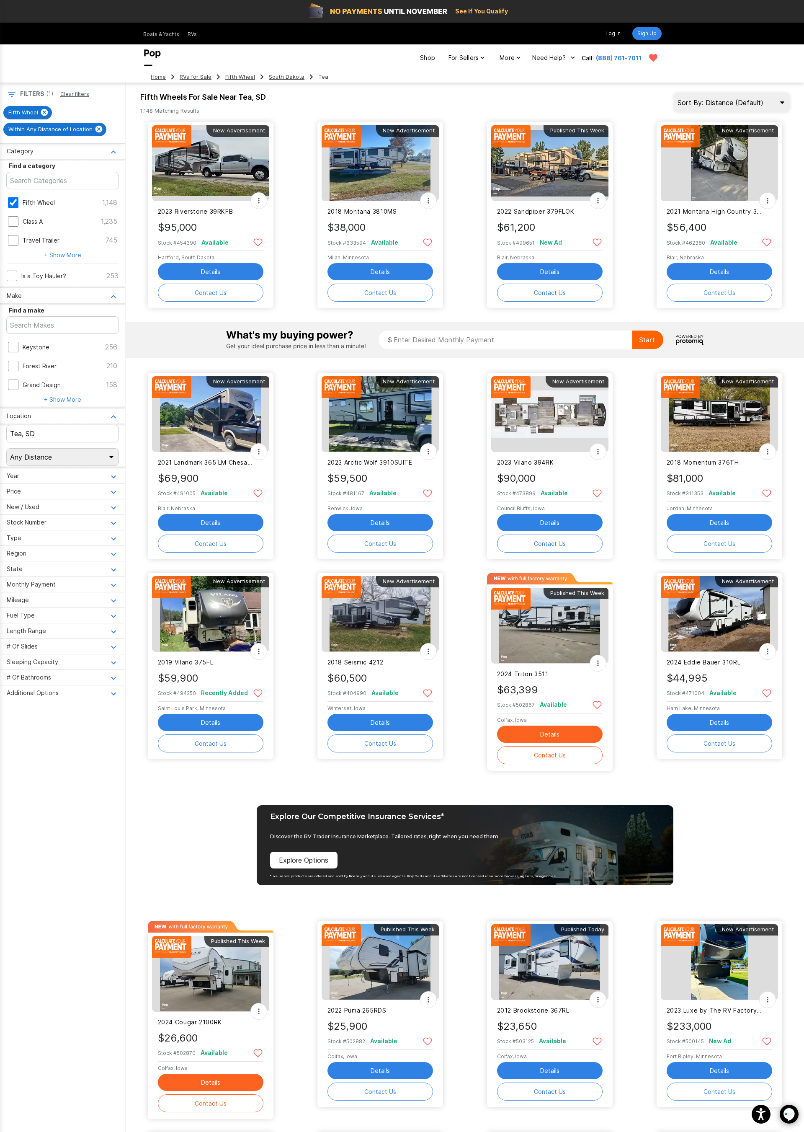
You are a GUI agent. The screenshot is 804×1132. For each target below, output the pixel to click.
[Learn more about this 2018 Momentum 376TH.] (719, 414)
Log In (613, 33)
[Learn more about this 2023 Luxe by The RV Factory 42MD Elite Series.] (719, 962)
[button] (761, 1114)
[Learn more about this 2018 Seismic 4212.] (380, 614)
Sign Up (647, 33)
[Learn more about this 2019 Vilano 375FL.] (210, 614)
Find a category (32, 165)
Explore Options (303, 860)
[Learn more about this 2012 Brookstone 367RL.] (549, 962)
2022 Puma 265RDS (357, 1010)
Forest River (40, 366)
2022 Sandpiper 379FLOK (536, 211)
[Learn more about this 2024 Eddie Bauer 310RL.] (719, 614)
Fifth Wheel (240, 77)
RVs (192, 34)
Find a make (26, 310)
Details (210, 271)
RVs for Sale (195, 77)
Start (647, 340)
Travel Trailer (41, 240)
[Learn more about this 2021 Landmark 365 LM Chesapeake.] (210, 414)
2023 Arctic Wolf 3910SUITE (369, 462)
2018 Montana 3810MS (362, 211)
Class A (33, 221)
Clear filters (74, 94)
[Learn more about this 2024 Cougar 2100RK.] (210, 974)
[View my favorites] (653, 58)
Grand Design (42, 384)
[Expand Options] (258, 200)
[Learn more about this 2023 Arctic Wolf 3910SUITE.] (380, 414)
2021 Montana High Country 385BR (714, 211)
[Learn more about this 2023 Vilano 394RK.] (549, 414)
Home (158, 77)
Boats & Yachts (161, 34)
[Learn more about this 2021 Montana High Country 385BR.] (719, 163)
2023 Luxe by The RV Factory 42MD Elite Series (714, 1010)
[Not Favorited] (258, 242)
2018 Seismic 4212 (355, 662)
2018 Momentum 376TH (703, 462)
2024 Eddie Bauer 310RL (704, 662)
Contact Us (211, 292)
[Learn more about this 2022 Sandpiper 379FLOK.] (549, 163)
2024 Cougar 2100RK (190, 1022)
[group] (27, 112)
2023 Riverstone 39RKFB (195, 211)
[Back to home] (152, 57)
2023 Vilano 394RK (525, 462)
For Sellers (463, 57)
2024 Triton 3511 (523, 673)
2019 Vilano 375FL (186, 662)
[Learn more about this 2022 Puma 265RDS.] (380, 962)
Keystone (36, 347)
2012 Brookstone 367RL (533, 1010)
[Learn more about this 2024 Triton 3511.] (549, 626)
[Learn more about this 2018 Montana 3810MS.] (380, 163)
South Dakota (286, 77)
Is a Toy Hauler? (43, 275)
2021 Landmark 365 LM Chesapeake (205, 462)
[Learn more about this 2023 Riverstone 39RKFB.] (210, 163)
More (507, 57)
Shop (427, 57)
